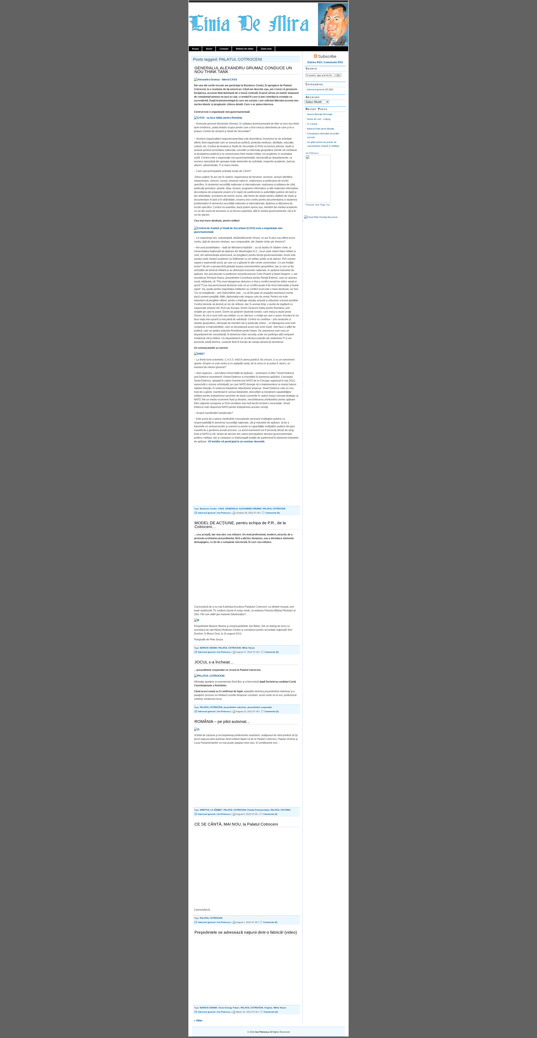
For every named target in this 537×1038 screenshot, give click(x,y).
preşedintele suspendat (260, 707)
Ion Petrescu (207, 8)
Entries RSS (315, 62)
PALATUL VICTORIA (281, 810)
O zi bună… (313, 124)
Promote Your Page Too (318, 204)
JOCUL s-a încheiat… (214, 662)
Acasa (195, 48)
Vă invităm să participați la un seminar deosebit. (236, 441)
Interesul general (206, 513)
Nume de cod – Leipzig (318, 119)
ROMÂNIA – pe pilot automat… (222, 721)
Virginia (268, 1008)
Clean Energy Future (228, 1008)
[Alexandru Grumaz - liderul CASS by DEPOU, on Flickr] (215, 79)
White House (248, 648)
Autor (209, 48)
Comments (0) (273, 513)
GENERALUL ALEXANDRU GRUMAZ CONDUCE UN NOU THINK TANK (243, 70)
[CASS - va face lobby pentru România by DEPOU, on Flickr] (218, 117)
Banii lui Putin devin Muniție (320, 128)
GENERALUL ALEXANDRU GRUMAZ (243, 508)
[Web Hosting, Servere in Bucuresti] (320, 217)
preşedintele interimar (235, 707)
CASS (221, 508)
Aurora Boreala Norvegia (319, 114)
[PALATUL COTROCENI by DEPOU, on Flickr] (209, 675)
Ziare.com (266, 48)
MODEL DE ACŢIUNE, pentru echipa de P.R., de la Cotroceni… (240, 525)
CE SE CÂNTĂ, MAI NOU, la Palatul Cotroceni (236, 824)
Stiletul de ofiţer (244, 48)
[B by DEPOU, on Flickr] (196, 620)
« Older (198, 1020)
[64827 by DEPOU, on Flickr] (199, 353)
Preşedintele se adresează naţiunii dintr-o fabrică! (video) (245, 932)
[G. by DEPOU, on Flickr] (197, 729)
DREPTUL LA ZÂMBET (211, 810)
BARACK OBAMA (208, 648)
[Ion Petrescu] (318, 202)
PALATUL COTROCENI (274, 508)
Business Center (208, 508)
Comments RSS (333, 62)
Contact (224, 48)
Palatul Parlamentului (258, 810)
